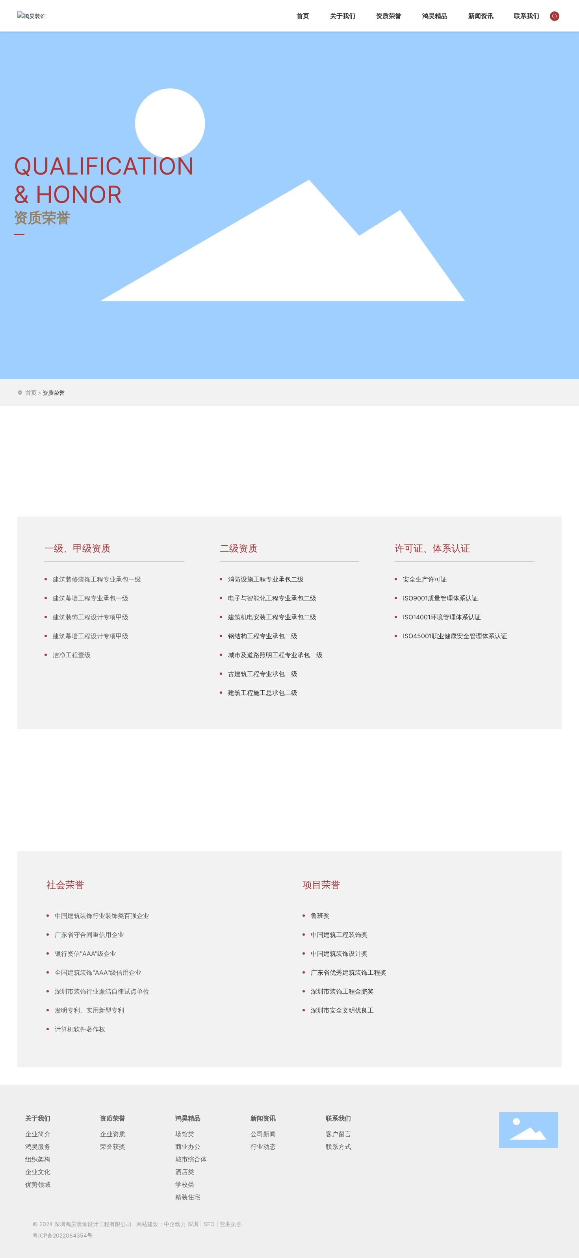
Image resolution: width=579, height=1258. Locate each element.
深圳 (193, 1224)
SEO (209, 1224)
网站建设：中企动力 (161, 1224)
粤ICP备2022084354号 (63, 1235)
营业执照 (231, 1224)
